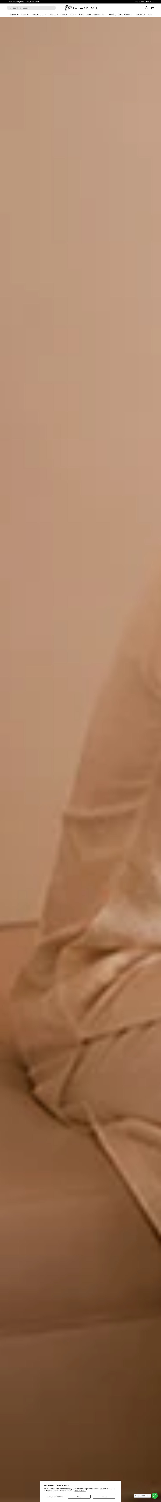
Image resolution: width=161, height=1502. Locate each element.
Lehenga (52, 14)
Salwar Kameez (37, 14)
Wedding (112, 14)
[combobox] (31, 8)
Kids (72, 14)
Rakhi (81, 14)
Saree (23, 14)
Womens (12, 14)
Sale (150, 14)
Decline (104, 1496)
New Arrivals (141, 14)
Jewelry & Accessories (95, 14)
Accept (79, 1496)
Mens (63, 14)
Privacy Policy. (80, 1491)
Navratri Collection (126, 14)
